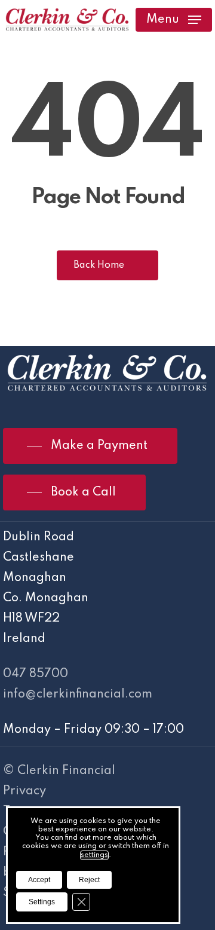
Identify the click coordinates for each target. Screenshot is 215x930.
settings (94, 855)
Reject (89, 880)
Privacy (24, 791)
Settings (42, 902)
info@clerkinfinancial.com (77, 694)
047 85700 (35, 674)
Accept (39, 880)
